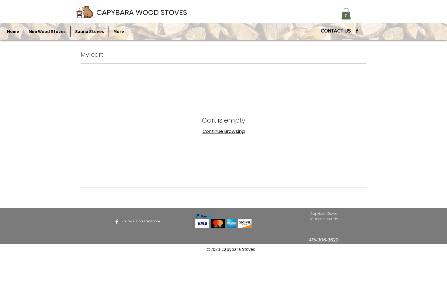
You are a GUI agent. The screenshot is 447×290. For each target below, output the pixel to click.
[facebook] (357, 31)
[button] (346, 13)
